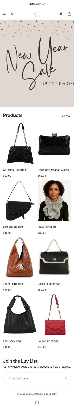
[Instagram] (37, 402)
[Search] (12, 14)
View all (66, 115)
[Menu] (4, 14)
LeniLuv (30, 393)
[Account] (61, 14)
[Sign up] (65, 378)
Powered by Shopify (46, 393)
